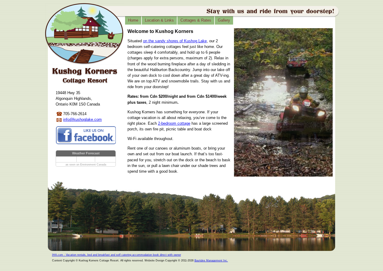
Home (133, 20)
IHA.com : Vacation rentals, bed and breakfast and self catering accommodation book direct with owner (116, 254)
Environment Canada (93, 164)
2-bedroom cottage (174, 123)
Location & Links (159, 20)
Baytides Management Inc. (211, 260)
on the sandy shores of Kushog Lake (175, 41)
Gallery (224, 20)
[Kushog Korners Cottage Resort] (84, 34)
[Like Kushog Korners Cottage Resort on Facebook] (86, 136)
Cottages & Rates (195, 20)
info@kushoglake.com (82, 119)
